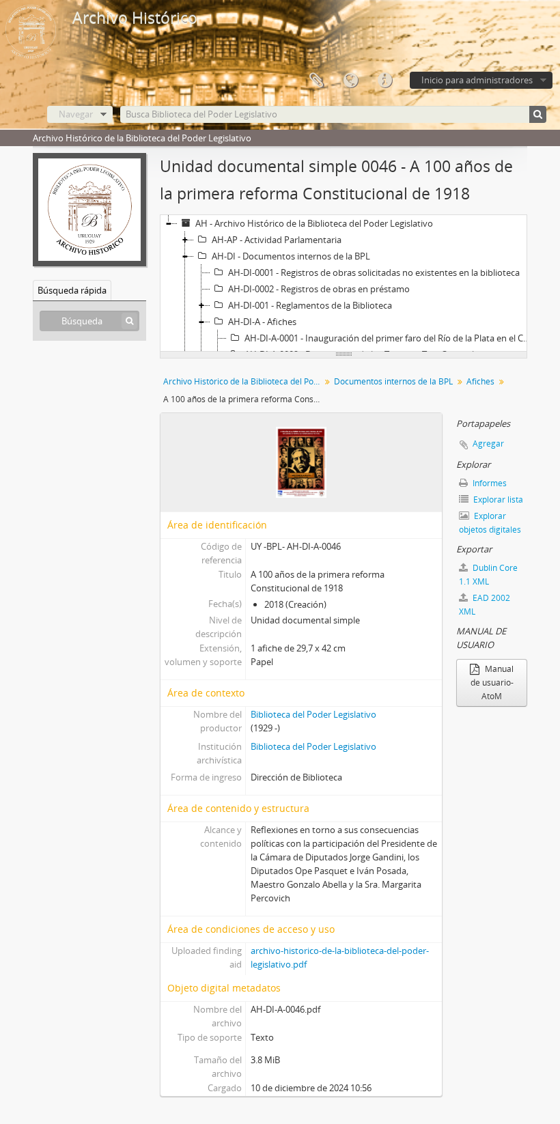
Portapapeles (316, 81)
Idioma (350, 81)
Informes (489, 483)
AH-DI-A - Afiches (262, 321)
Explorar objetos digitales (490, 522)
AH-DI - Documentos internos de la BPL (291, 256)
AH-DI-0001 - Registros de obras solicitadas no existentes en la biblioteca (374, 272)
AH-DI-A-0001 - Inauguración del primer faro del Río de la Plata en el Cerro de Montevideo (389, 338)
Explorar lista (497, 499)
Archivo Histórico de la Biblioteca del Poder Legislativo (243, 381)
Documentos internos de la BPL (393, 381)
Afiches (480, 381)
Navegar (76, 114)
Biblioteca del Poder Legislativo (313, 714)
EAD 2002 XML (484, 604)
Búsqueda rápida (72, 290)
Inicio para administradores (477, 80)
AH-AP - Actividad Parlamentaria (276, 240)
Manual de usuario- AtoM (492, 682)
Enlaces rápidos (384, 81)
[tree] (343, 283)
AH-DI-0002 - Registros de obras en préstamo (319, 289)
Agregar (488, 443)
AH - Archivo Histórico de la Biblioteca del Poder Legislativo (314, 223)
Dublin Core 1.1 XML (488, 574)
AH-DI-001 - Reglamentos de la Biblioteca (310, 305)
